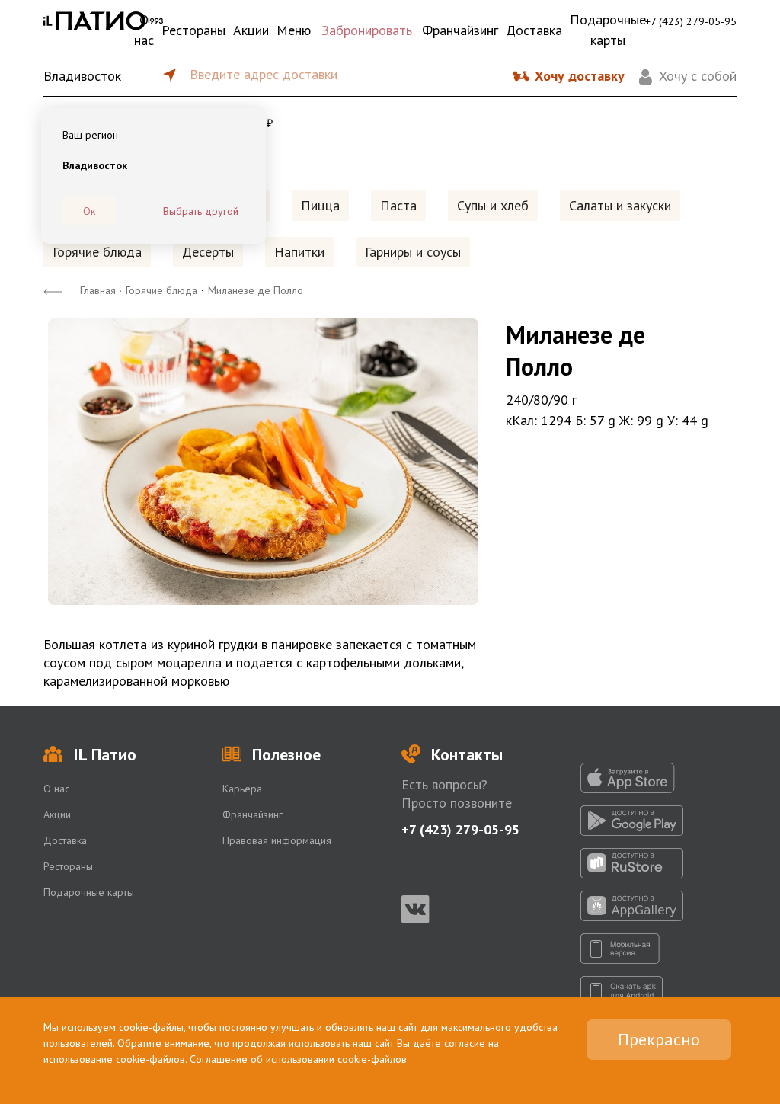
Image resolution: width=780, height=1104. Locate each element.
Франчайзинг (460, 30)
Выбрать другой (200, 211)
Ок (89, 211)
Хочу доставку (580, 76)
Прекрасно (659, 1039)
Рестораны (193, 30)
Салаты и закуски (620, 205)
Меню (294, 30)
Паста (398, 205)
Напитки (299, 252)
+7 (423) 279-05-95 (691, 21)
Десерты (208, 252)
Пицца (320, 205)
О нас (144, 30)
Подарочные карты (608, 30)
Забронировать (366, 30)
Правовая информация (276, 840)
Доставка (534, 30)
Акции (251, 30)
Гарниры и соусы (413, 252)
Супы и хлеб (493, 205)
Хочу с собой (698, 76)
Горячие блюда (97, 252)
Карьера (242, 788)
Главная (98, 290)
